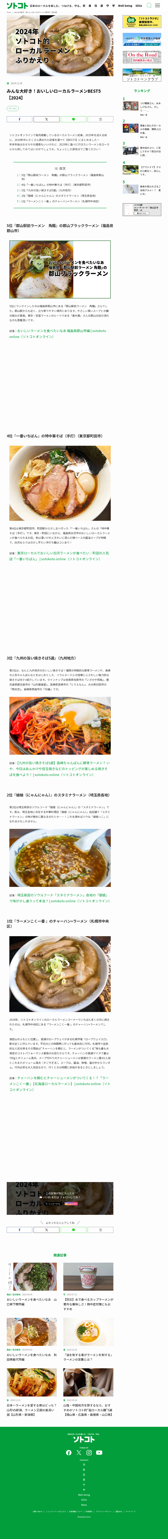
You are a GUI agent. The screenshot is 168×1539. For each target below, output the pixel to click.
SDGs (139, 6)
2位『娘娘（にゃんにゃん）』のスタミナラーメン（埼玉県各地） (59, 196)
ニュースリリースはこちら (56, 1511)
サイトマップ (130, 1511)
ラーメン (13, 108)
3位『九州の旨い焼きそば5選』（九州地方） (47, 190)
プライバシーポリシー (104, 1511)
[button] (19, 119)
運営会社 (119, 1511)
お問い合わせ (37, 1511)
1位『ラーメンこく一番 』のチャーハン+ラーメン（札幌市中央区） (61, 201)
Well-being (125, 6)
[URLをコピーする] (100, 119)
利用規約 (89, 1511)
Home (9, 12)
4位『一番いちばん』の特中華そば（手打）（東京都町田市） (56, 185)
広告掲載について (75, 1511)
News (84, 1504)
